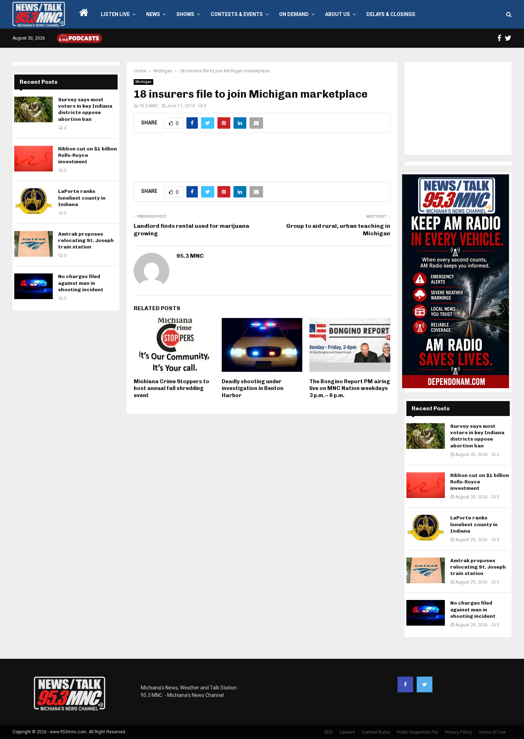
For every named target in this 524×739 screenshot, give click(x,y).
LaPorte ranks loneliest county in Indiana (82, 197)
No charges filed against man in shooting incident (80, 282)
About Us (337, 14)
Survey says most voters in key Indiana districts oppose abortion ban (85, 109)
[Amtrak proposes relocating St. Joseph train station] (33, 244)
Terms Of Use (492, 732)
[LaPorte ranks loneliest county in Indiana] (33, 201)
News (153, 14)
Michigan (143, 82)
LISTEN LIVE (115, 14)
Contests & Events (237, 14)
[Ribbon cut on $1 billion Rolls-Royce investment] (33, 158)
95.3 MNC (148, 105)
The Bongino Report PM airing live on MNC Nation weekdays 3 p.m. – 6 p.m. (349, 388)
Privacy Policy (458, 732)
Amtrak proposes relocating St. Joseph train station (86, 240)
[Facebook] (405, 684)
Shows (185, 14)
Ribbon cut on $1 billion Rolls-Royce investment (87, 155)
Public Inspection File (417, 732)
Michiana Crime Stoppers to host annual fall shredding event (171, 388)
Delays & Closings (390, 14)
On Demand (294, 14)
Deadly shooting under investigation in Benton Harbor (252, 388)
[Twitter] (424, 684)
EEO (328, 732)
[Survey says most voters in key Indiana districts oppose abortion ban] (33, 109)
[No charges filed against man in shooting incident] (33, 286)
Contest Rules (376, 732)
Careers (347, 732)
